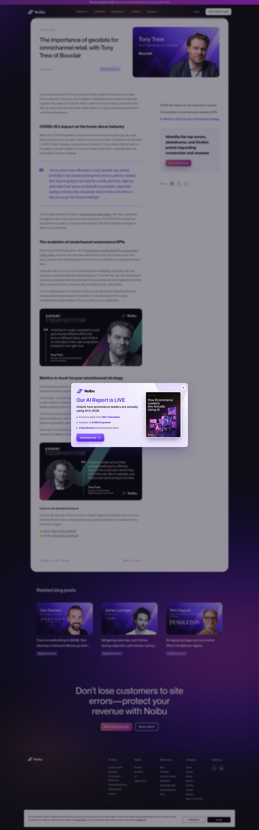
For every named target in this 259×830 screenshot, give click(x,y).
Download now (88, 438)
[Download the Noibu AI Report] (129, 415)
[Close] (183, 387)
